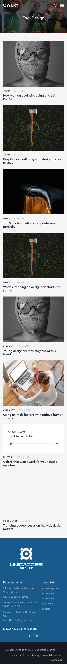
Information (10, 520)
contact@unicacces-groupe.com (20, 602)
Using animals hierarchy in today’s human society (33, 416)
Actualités (9, 346)
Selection (8, 456)
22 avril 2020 (19, 90)
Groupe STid (55, 659)
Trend (6, 90)
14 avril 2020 (23, 457)
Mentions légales (20, 655)
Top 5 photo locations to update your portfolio (29, 224)
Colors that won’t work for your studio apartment (30, 463)
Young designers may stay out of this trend (29, 352)
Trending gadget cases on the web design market (32, 526)
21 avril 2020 (19, 218)
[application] (33, 443)
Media (6, 218)
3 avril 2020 (27, 521)
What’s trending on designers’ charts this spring (32, 288)
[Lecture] (11, 443)
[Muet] (57, 443)
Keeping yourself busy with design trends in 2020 (32, 160)
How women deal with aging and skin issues (30, 96)
